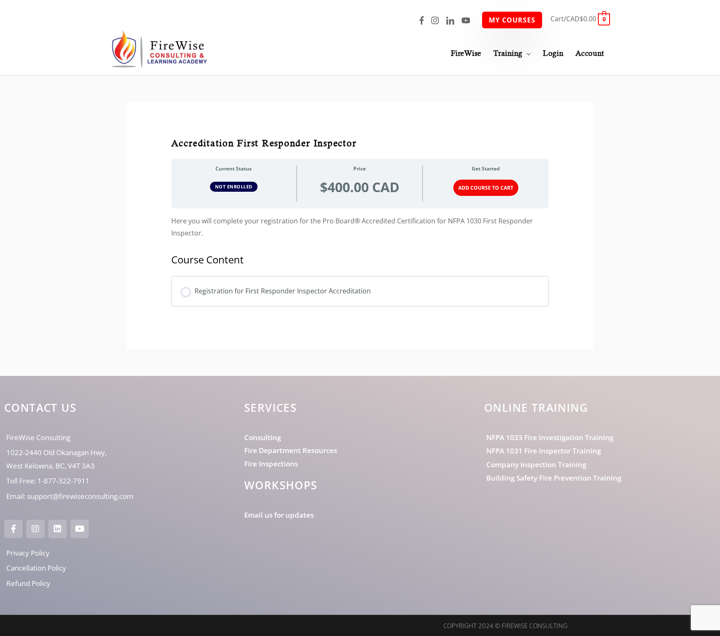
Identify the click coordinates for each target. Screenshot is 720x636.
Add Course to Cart (485, 187)
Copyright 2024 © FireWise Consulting (505, 625)
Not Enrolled (233, 186)
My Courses (512, 20)
